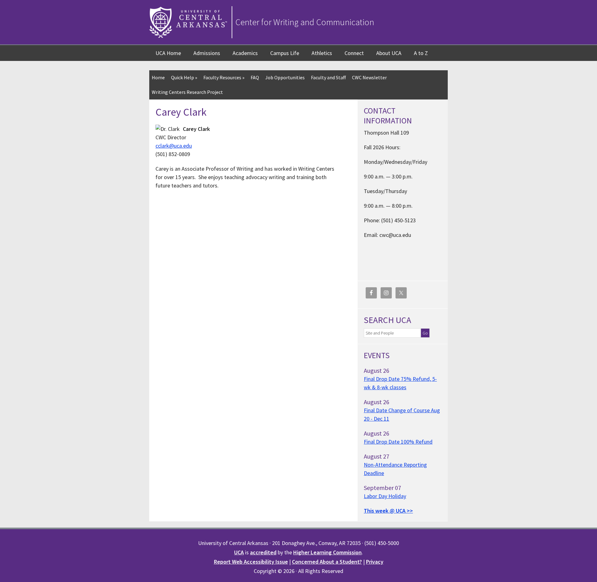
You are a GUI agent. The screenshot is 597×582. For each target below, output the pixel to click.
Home (158, 77)
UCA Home (168, 53)
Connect (354, 53)
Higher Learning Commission (327, 552)
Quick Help (184, 77)
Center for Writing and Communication (304, 22)
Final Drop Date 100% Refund (398, 441)
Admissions (206, 53)
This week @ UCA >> (388, 510)
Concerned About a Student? (327, 561)
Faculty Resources (223, 77)
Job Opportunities (285, 77)
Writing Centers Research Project (187, 92)
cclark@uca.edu (173, 145)
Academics (245, 53)
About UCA (388, 53)
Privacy (374, 561)
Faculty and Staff (328, 77)
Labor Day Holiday (385, 496)
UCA (239, 552)
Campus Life (284, 53)
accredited (263, 552)
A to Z (421, 53)
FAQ (255, 77)
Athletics (322, 53)
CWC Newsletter (369, 77)
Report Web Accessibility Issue (251, 561)
